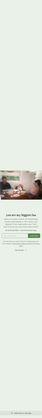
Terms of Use (31, 241)
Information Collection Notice (22, 244)
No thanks (19, 250)
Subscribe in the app (22, 413)
